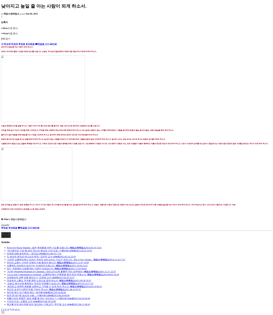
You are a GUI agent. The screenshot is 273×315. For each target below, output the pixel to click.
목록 (6, 235)
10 (16, 309)
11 (19, 309)
